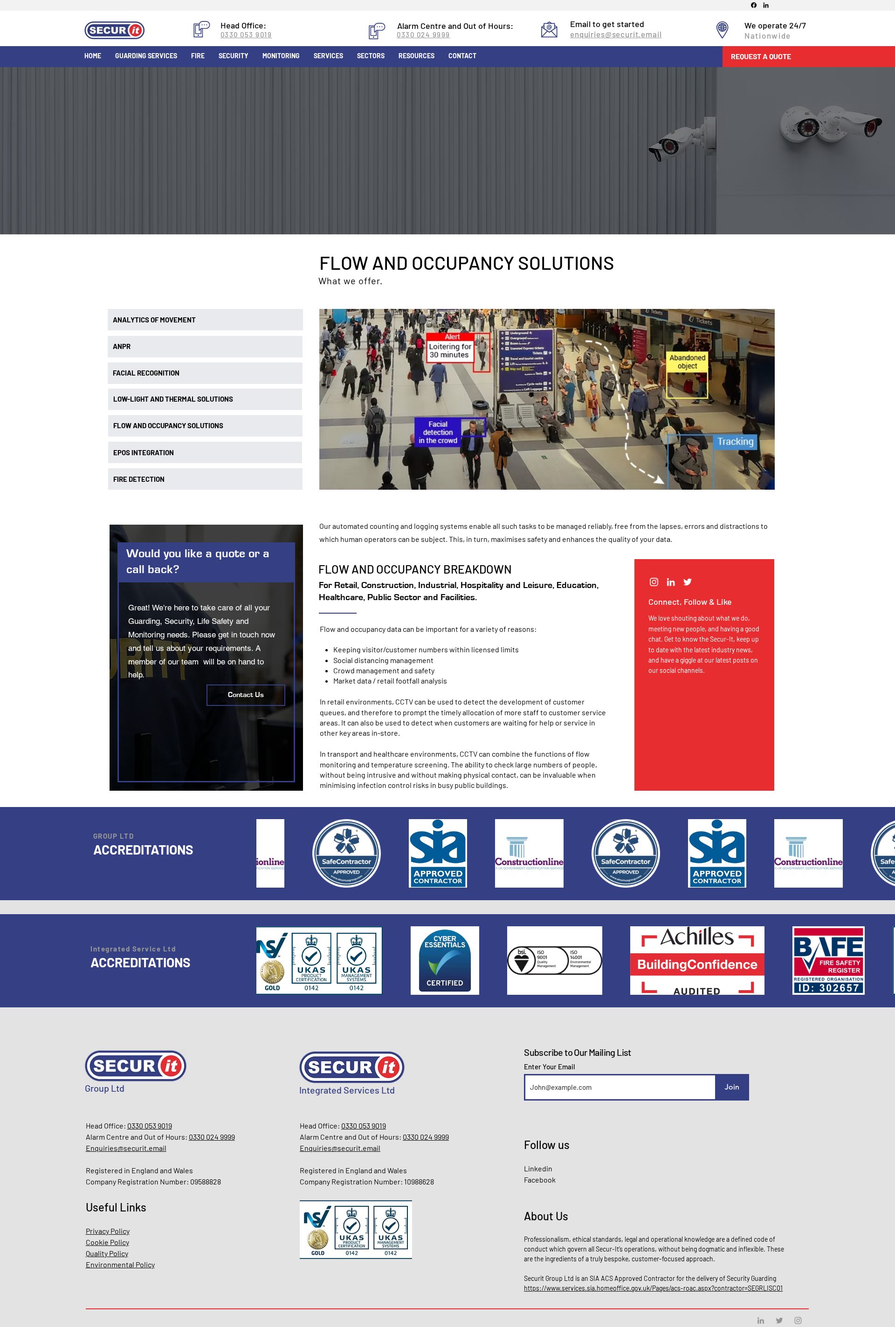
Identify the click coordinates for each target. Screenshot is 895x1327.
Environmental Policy (120, 1264)
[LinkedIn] (766, 5)
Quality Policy (107, 1253)
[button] (798, 56)
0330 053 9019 (246, 34)
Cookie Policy (107, 1242)
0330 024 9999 (423, 34)
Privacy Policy (108, 1230)
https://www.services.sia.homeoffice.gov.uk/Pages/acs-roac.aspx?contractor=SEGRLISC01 (653, 1288)
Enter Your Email (549, 1066)
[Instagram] (654, 582)
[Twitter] (687, 582)
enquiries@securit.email (616, 34)
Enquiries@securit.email (126, 1147)
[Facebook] (753, 5)
